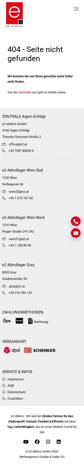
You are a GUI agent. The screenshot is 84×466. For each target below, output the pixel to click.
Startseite (25, 92)
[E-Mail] (76, 233)
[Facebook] (37, 442)
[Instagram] (48, 442)
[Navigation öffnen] (76, 8)
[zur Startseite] (14, 15)
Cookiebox (15, 398)
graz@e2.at (17, 286)
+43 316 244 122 (20, 293)
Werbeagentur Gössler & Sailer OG (42, 457)
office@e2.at (18, 144)
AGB (11, 386)
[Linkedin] (59, 442)
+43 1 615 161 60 (20, 198)
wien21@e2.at (19, 239)
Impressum (16, 379)
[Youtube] (25, 442)
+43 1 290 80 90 (19, 245)
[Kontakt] (76, 221)
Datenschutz (16, 392)
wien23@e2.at (19, 192)
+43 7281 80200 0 (21, 151)
